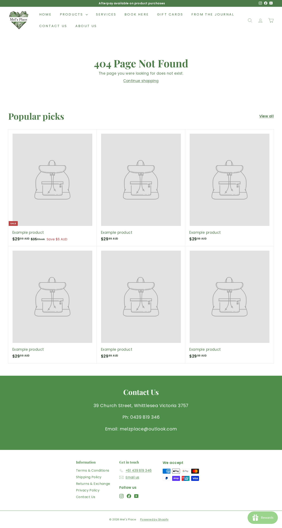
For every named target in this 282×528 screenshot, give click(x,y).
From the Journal (212, 14)
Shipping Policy (88, 477)
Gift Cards (170, 14)
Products (72, 14)
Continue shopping (141, 80)
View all (266, 116)
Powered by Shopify (154, 519)
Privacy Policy (88, 490)
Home (45, 14)
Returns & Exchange (93, 483)
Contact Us (53, 26)
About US (86, 26)
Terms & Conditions (92, 470)
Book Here (136, 14)
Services (106, 14)
